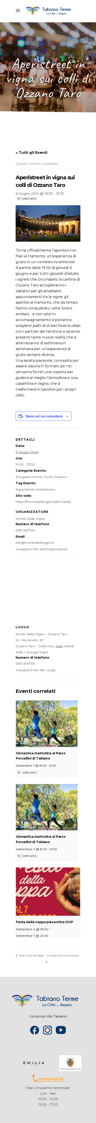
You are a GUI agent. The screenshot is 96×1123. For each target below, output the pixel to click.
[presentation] (46, 723)
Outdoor (60, 477)
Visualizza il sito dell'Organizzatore (42, 549)
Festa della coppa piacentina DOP (44, 922)
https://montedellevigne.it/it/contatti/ (43, 502)
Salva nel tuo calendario (44, 416)
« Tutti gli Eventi (31, 152)
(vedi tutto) (29, 198)
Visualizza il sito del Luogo (36, 670)
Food (48, 477)
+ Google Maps (36, 652)
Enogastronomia (29, 477)
